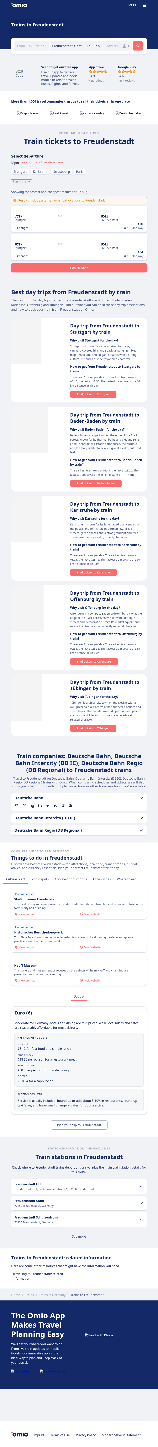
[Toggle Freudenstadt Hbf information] (141, 1186)
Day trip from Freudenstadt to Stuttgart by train (104, 328)
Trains (29, 1295)
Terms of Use (60, 1435)
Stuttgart (20, 171)
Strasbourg (61, 171)
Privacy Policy (86, 1435)
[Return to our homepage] (19, 5)
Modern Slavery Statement (121, 1435)
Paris (79, 171)
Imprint (38, 1435)
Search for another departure (41, 162)
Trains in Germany (52, 1295)
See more (20, 182)
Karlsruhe (40, 171)
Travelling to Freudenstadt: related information (38, 1276)
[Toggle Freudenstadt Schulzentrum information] (141, 1219)
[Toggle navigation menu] (144, 5)
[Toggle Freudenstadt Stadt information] (141, 1203)
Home (15, 1295)
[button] (93, 46)
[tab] (15, 879)
